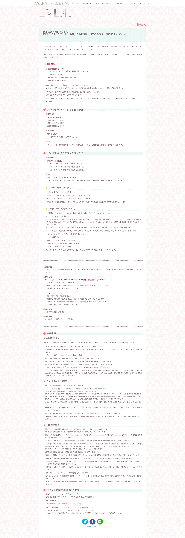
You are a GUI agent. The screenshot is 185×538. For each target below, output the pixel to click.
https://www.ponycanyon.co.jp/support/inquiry (63, 503)
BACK (141, 24)
